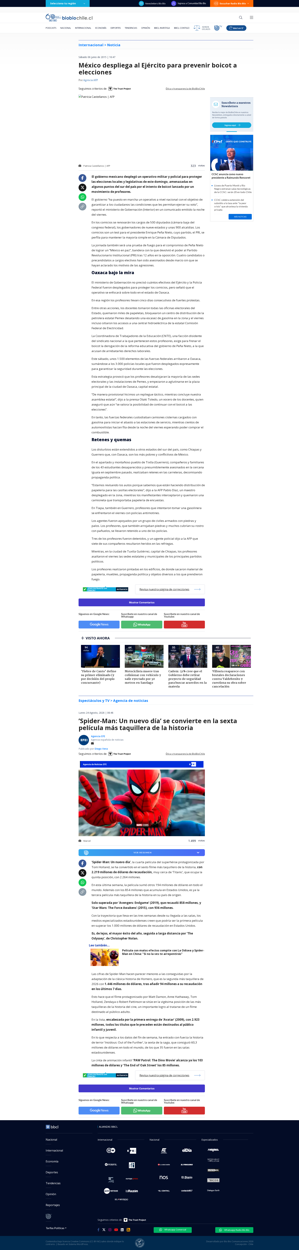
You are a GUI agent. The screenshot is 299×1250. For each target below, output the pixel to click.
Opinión (145, 27)
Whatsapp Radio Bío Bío (236, 1229)
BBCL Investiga (162, 27)
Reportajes (53, 1205)
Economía (100, 27)
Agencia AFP (90, 80)
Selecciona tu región (63, 3)
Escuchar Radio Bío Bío (233, 3)
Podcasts (51, 27)
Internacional (83, 27)
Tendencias (131, 27)
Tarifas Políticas (55, 1228)
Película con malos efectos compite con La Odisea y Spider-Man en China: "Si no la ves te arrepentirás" (163, 952)
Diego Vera (101, 748)
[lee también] (105, 957)
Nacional (65, 27)
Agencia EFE (98, 736)
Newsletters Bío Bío (155, 3)
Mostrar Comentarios (142, 602)
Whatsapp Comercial (175, 1229)
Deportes (116, 27)
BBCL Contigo (181, 27)
